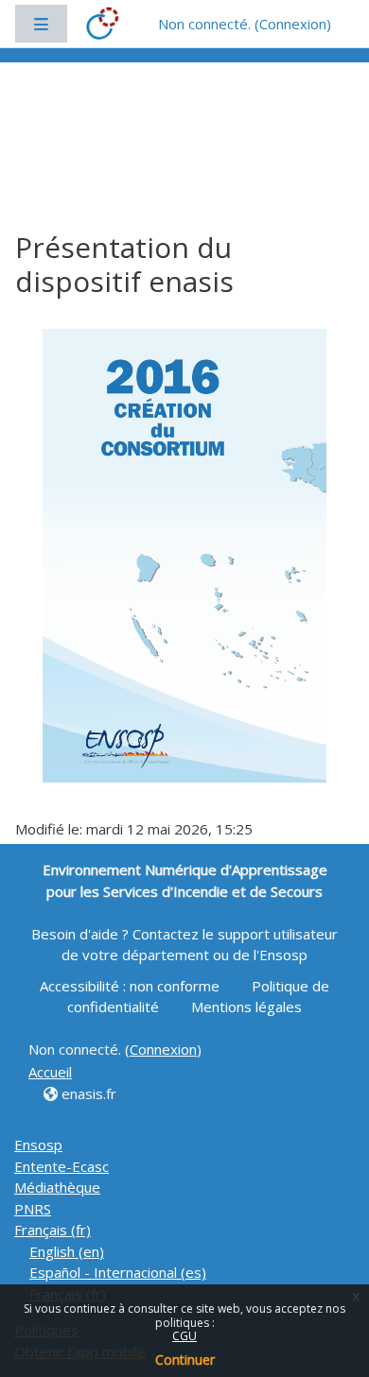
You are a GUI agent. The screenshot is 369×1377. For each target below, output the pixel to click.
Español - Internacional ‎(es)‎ (117, 1272)
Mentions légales (246, 1006)
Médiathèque (57, 1187)
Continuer (185, 1359)
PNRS (32, 1208)
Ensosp (38, 1144)
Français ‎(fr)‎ (52, 1229)
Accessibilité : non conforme (131, 985)
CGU (184, 1336)
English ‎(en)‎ (66, 1251)
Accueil (50, 1071)
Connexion (292, 23)
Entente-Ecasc (61, 1166)
